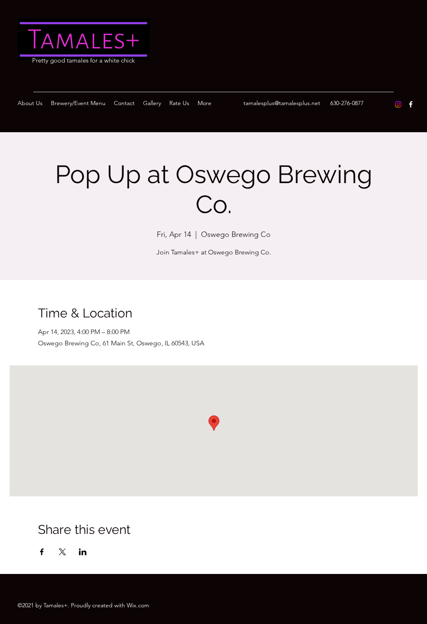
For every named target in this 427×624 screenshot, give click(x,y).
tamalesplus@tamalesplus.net (282, 103)
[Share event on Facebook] (42, 552)
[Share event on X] (62, 552)
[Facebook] (411, 104)
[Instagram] (398, 104)
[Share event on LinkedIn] (83, 552)
